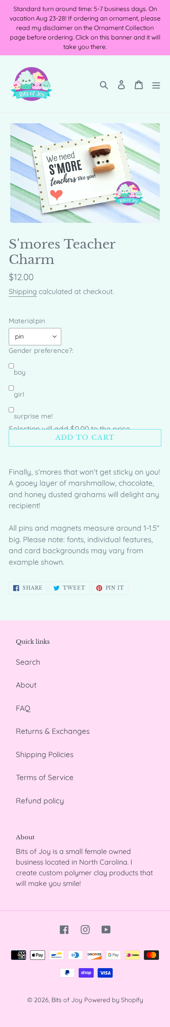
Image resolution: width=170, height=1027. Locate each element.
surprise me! (33, 416)
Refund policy (40, 800)
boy (20, 372)
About (26, 685)
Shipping (23, 291)
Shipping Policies (45, 754)
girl (19, 394)
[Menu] (156, 84)
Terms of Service (45, 777)
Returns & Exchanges (53, 731)
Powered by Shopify (113, 1000)
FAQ (23, 708)
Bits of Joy (66, 1000)
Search (28, 662)
